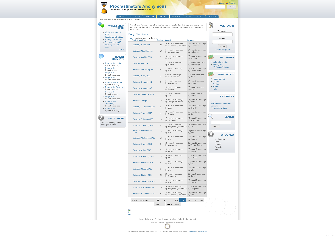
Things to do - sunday (113, 63)
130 (176, 200)
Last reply (191, 40)
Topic (134, 40)
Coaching (214, 106)
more (122, 49)
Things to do (110, 68)
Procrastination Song (219, 108)
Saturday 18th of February (143, 51)
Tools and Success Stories (120, 19)
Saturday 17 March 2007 (142, 113)
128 (164, 200)
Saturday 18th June (140, 63)
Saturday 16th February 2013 (144, 138)
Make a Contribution (220, 62)
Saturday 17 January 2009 (143, 119)
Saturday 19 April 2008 (141, 45)
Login (222, 3)
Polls (188, 16)
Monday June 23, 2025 (113, 40)
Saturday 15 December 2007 (144, 194)
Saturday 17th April (140, 101)
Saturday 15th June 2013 (142, 169)
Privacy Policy (192, 231)
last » (177, 204)
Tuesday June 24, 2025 (114, 37)
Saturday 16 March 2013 (142, 144)
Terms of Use (203, 231)
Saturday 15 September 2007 (144, 187)
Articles (150, 16)
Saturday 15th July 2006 (142, 175)
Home (121, 16)
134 (201, 200)
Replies (160, 40)
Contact (212, 16)
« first (134, 200)
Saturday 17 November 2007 (144, 107)
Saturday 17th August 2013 (143, 94)
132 (188, 200)
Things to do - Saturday (114, 87)
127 (157, 200)
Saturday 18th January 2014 (143, 70)
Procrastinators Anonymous (138, 6)
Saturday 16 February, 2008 (143, 156)
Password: (222, 38)
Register (232, 3)
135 (157, 204)
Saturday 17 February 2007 (143, 125)
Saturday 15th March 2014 (143, 163)
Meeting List (217, 65)
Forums (163, 16)
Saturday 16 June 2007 (142, 150)
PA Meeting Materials (221, 67)
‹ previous (144, 200)
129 (170, 200)
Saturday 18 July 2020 (141, 76)
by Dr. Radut (330, 235)
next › (169, 204)
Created (167, 40)
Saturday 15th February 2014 (144, 181)
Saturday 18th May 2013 (142, 57)
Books (199, 16)
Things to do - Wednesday (110, 102)
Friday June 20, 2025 (113, 42)
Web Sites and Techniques (221, 104)
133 (195, 200)
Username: (222, 31)
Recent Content (219, 79)
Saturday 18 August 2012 (142, 82)
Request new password (223, 50)
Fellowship (135, 16)
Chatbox (176, 16)
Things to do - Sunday (113, 82)
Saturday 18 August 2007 (142, 88)
